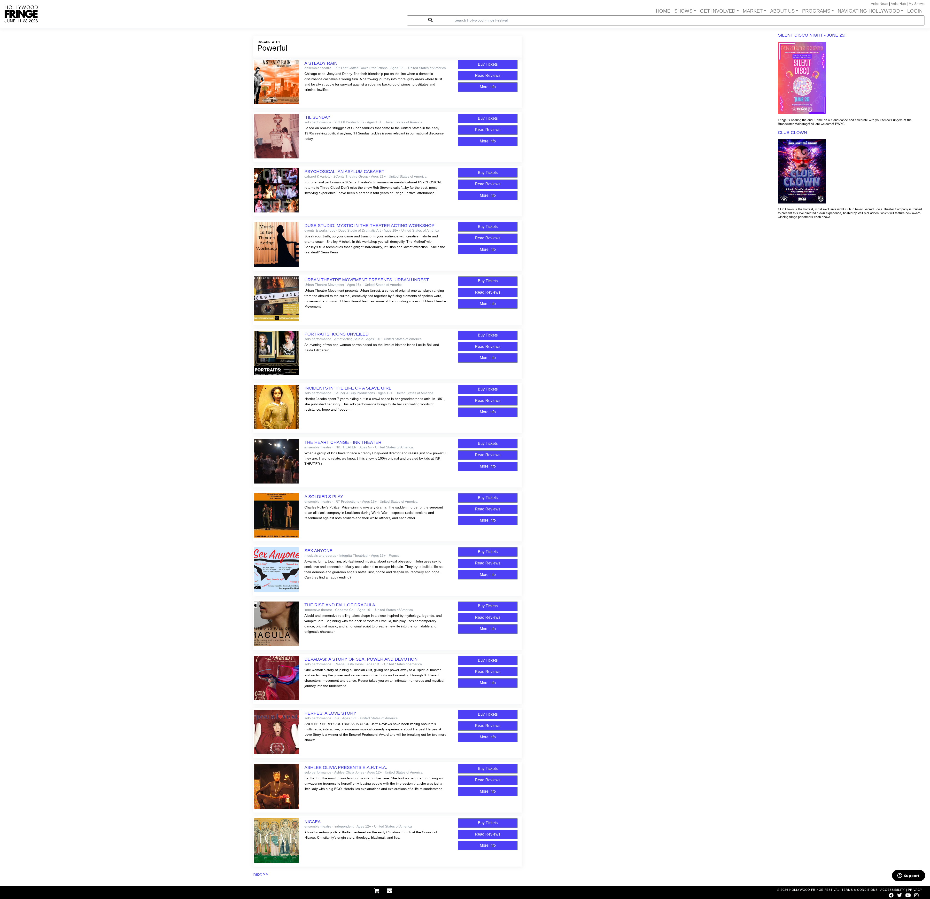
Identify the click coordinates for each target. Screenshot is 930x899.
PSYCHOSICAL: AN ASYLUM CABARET (344, 171)
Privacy (915, 889)
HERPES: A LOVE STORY (330, 713)
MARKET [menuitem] (753, 11)
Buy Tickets (488, 64)
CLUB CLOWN (792, 132)
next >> (260, 874)
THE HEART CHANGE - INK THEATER (342, 442)
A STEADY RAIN (320, 63)
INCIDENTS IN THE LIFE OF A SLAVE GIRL (347, 388)
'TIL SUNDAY (317, 117)
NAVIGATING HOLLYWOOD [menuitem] (869, 11)
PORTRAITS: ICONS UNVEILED (336, 334)
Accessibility (892, 889)
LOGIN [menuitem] (914, 11)
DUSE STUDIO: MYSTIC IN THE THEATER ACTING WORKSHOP (369, 225)
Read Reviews (487, 75)
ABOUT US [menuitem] (782, 11)
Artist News (879, 4)
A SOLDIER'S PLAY (323, 496)
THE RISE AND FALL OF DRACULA (339, 604)
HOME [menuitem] (663, 11)
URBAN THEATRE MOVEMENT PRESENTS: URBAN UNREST (366, 279)
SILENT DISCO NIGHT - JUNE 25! (811, 35)
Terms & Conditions (860, 889)
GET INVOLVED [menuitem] (717, 11)
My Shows (916, 4)
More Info (488, 87)
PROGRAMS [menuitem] (816, 11)
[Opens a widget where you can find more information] (908, 876)
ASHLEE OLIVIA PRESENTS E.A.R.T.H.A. (345, 767)
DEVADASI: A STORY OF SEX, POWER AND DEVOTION (361, 659)
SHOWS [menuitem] (683, 11)
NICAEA (312, 821)
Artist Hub (898, 4)
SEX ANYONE (318, 550)
